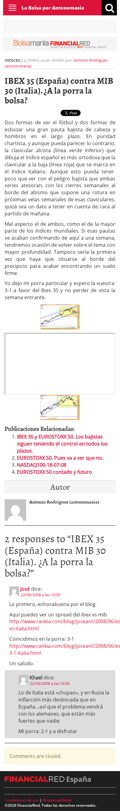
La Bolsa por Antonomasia (53, 8)
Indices (12, 60)
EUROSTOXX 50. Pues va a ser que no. (60, 457)
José (25, 588)
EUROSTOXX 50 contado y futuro (54, 472)
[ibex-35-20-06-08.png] (60, 316)
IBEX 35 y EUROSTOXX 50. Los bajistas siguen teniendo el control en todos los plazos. (62, 443)
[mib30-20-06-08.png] (60, 407)
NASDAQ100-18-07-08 (41, 464)
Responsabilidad (57, 800)
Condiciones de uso (22, 800)
